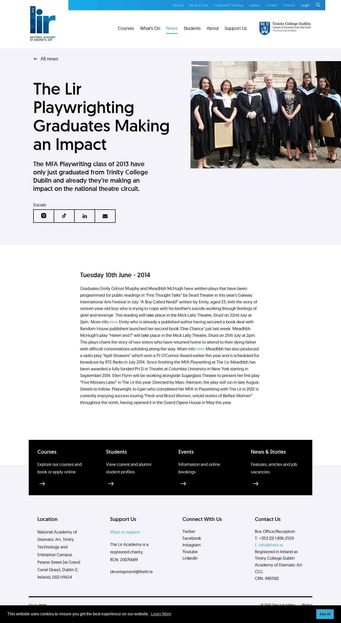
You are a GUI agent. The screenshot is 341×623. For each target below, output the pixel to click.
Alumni (178, 5)
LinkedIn (190, 558)
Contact (272, 5)
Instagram (191, 544)
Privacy (307, 605)
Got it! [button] (325, 614)
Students (192, 28)
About (213, 28)
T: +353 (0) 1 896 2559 (274, 538)
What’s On (150, 28)
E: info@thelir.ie (269, 544)
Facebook (191, 538)
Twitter (188, 531)
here (114, 321)
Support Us (236, 28)
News (172, 28)
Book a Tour (198, 5)
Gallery (254, 5)
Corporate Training (228, 5)
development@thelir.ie (131, 571)
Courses (126, 28)
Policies (289, 5)
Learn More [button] (161, 614)
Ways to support (125, 531)
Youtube (190, 551)
